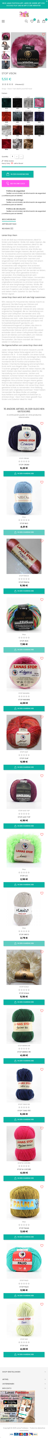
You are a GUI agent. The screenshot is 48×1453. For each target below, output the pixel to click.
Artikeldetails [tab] (9, 224)
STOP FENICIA (24, 576)
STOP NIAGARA (24, 693)
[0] (43, 21)
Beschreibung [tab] (9, 219)
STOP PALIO (24, 1280)
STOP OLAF (24, 752)
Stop (24, 517)
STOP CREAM (24, 458)
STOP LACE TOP (24, 811)
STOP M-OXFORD (24, 1163)
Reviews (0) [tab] (7, 228)
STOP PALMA (24, 1228)
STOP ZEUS (24, 641)
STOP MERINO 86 (24, 1045)
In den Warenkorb (19, 174)
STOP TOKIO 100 (24, 1104)
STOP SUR (24, 1339)
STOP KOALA (24, 987)
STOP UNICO (24, 934)
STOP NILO (24, 523)
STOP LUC (24, 876)
